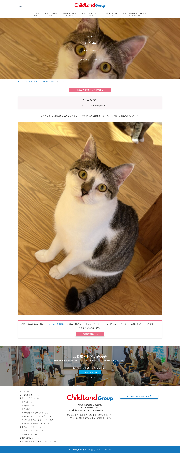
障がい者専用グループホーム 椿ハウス (37, 420)
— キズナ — (90, 37)
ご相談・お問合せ (90, 372)
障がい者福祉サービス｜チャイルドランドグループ (93, 450)
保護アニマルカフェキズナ (32, 431)
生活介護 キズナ (28, 402)
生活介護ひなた (28, 409)
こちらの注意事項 (54, 324)
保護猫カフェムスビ (30, 434)
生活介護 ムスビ (28, 405)
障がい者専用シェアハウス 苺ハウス (36, 416)
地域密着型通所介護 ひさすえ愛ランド (37, 423)
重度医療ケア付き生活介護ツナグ (35, 413)
